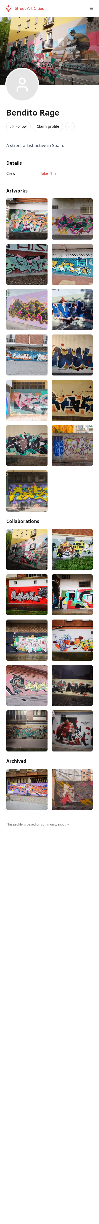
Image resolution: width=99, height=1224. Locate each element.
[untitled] (72, 640)
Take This (48, 173)
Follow (21, 126)
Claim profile (48, 126)
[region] (49, 875)
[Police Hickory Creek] (72, 264)
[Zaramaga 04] (27, 640)
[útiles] (27, 219)
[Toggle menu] (91, 8)
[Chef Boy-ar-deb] (27, 355)
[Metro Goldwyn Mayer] (27, 685)
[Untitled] (72, 400)
